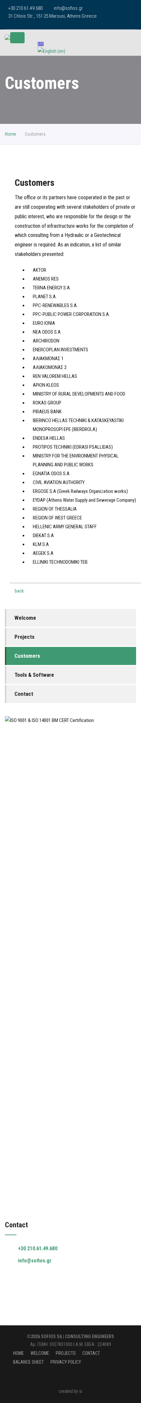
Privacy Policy (65, 1362)
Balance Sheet (28, 1362)
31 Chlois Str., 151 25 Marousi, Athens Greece (52, 16)
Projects (24, 636)
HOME (18, 1353)
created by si (70, 1391)
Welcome (25, 617)
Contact (23, 694)
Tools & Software (34, 675)
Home (10, 134)
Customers (27, 656)
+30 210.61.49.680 (37, 1248)
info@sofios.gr (68, 8)
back (19, 591)
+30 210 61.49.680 (25, 8)
